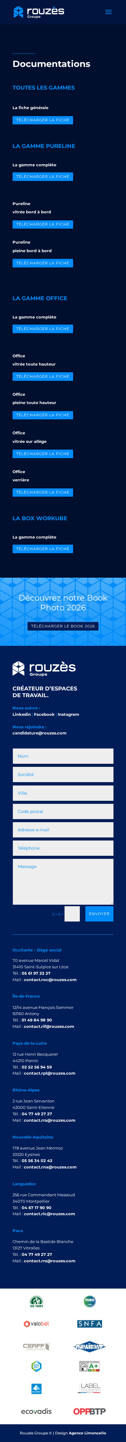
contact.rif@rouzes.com (49, 1026)
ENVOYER (99, 913)
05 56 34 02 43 (37, 1160)
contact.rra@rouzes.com (50, 1120)
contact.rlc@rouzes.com (49, 1213)
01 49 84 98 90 (37, 1019)
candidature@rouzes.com (40, 732)
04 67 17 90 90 (36, 1207)
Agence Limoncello (87, 1433)
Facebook (44, 714)
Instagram (68, 714)
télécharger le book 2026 (63, 626)
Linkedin (22, 714)
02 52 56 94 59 (37, 1067)
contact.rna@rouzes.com (50, 1166)
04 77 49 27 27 (37, 1113)
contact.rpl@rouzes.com (50, 1073)
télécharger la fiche (42, 120)
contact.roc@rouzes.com (50, 979)
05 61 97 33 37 (36, 973)
